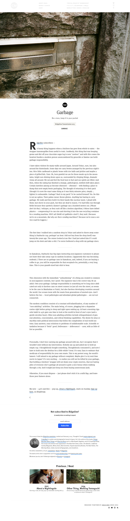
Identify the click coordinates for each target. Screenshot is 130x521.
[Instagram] (113, 5)
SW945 (86, 5)
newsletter (49, 436)
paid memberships (62, 453)
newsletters (51, 451)
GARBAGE (64, 128)
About (43, 3)
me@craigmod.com (89, 436)
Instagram (67, 456)
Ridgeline (86, 8)
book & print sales (76, 453)
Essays (47, 5)
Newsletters (71, 8)
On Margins (78, 5)
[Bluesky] (113, 3)
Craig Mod (44, 439)
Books (41, 5)
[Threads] (113, 8)
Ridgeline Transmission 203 (65, 124)
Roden (79, 8)
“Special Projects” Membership (78, 3)
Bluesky (59, 456)
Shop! (41, 8)
